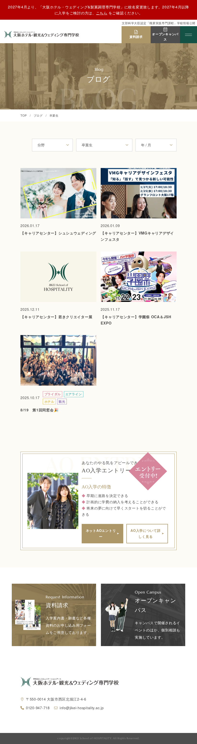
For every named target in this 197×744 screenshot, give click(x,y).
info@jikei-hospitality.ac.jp (82, 707)
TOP (23, 115)
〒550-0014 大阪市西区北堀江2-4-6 (56, 699)
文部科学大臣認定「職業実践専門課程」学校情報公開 (158, 23)
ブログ (38, 115)
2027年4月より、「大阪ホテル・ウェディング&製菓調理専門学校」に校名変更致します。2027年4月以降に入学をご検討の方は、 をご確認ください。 (98, 9)
